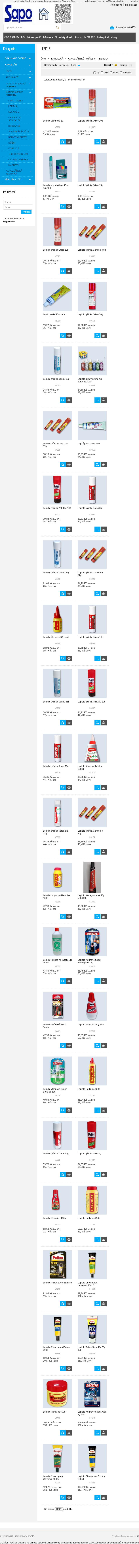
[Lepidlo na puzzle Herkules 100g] (57, 892)
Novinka (127, 72)
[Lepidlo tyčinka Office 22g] (57, 247)
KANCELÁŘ (57, 58)
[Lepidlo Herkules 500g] (57, 1409)
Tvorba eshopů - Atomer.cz (124, 1536)
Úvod (43, 58)
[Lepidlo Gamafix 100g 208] (92, 1021)
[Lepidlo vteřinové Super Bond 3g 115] (57, 1086)
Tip (97, 72)
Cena (73, 65)
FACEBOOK (89, 37)
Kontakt (79, 37)
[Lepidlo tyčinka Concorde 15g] (57, 440)
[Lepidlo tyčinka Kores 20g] (57, 763)
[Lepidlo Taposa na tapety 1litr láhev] (57, 957)
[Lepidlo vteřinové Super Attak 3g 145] (92, 1409)
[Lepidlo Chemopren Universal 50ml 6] (92, 1280)
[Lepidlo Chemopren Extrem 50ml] (57, 1344)
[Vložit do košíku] (69, 141)
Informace (48, 37)
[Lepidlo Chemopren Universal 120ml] (57, 1473)
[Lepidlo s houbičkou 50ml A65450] (57, 182)
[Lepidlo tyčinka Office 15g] (92, 182)
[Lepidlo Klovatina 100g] (57, 1215)
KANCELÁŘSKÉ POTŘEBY (81, 58)
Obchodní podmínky (64, 37)
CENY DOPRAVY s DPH (14, 37)
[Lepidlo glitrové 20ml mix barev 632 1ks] (92, 376)
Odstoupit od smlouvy (106, 37)
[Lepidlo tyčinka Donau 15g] (57, 376)
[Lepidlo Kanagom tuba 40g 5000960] (92, 892)
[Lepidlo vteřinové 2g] (57, 118)
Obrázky (108, 65)
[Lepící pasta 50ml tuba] (57, 311)
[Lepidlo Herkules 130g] (92, 1086)
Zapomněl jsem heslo (13, 218)
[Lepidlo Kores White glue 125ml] (92, 763)
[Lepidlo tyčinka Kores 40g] (57, 1150)
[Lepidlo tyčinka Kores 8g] (92, 505)
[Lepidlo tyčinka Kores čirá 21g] (57, 828)
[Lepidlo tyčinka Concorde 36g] (92, 828)
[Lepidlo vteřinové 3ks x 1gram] (57, 1021)
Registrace (131, 4)
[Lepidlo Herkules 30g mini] (57, 634)
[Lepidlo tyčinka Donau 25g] (57, 569)
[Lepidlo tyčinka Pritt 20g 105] (92, 699)
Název (62, 65)
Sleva (116, 72)
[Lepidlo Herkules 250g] (92, 1215)
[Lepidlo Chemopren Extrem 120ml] (92, 1473)
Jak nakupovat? (34, 37)
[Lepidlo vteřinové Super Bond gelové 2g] (92, 957)
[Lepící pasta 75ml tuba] (92, 440)
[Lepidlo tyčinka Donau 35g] (57, 699)
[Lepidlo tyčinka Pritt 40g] (92, 1150)
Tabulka (123, 65)
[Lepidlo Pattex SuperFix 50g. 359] (92, 1344)
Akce (106, 72)
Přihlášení (116, 4)
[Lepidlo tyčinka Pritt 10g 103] (57, 505)
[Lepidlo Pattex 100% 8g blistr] (57, 1280)
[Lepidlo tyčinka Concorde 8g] (92, 247)
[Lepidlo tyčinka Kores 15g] (92, 634)
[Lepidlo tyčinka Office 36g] (92, 311)
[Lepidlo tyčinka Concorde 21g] (92, 569)
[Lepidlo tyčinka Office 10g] (92, 118)
